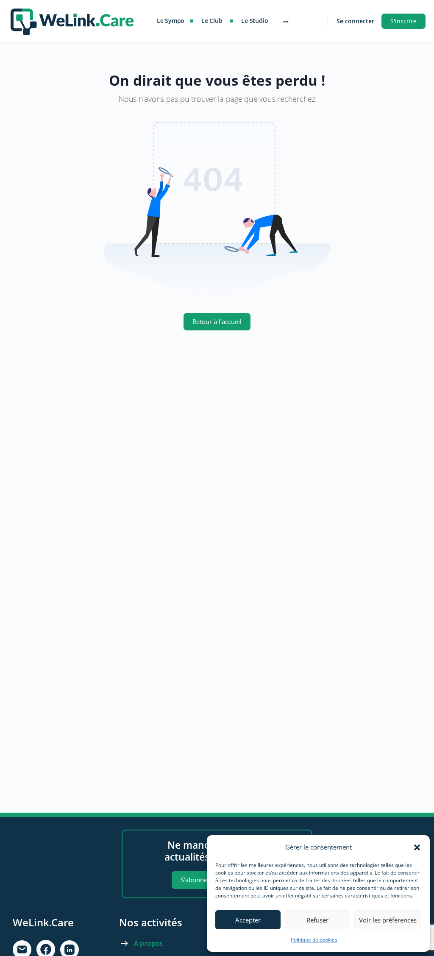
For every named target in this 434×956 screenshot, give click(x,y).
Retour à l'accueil (217, 321)
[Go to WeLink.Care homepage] (72, 20)
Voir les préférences (388, 920)
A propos (148, 943)
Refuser (317, 920)
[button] (417, 847)
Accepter (248, 920)
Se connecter (355, 21)
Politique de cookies (314, 939)
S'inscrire (403, 21)
